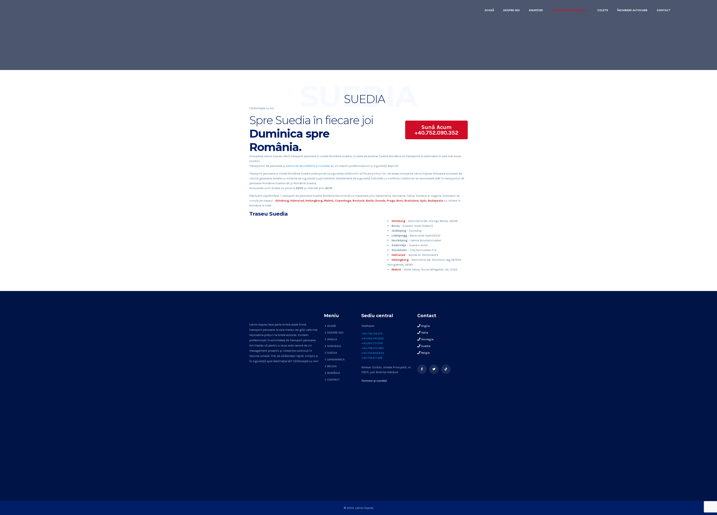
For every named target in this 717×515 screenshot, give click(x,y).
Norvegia (426, 339)
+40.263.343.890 (372, 338)
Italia (424, 332)
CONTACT (663, 10)
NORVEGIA (334, 346)
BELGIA (332, 366)
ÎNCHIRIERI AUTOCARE (632, 10)
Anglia (425, 326)
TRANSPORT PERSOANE (568, 10)
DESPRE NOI (511, 10)
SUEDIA (332, 352)
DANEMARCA (335, 359)
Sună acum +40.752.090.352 (436, 130)
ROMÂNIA (333, 373)
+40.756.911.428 (372, 358)
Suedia (425, 346)
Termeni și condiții (374, 380)
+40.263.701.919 (372, 343)
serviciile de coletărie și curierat (308, 166)
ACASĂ (489, 10)
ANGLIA (332, 339)
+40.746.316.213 (371, 333)
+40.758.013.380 (372, 348)
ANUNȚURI (536, 10)
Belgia (425, 352)
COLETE (602, 10)
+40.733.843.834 (372, 353)
